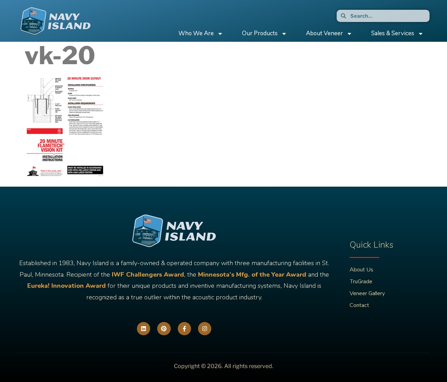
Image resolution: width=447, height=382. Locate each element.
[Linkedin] (143, 328)
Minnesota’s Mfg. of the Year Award (252, 274)
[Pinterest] (163, 328)
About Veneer (324, 33)
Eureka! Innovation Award (66, 286)
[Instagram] (204, 328)
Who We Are (196, 33)
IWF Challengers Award (148, 274)
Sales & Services (392, 33)
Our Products (260, 33)
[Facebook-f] (184, 328)
